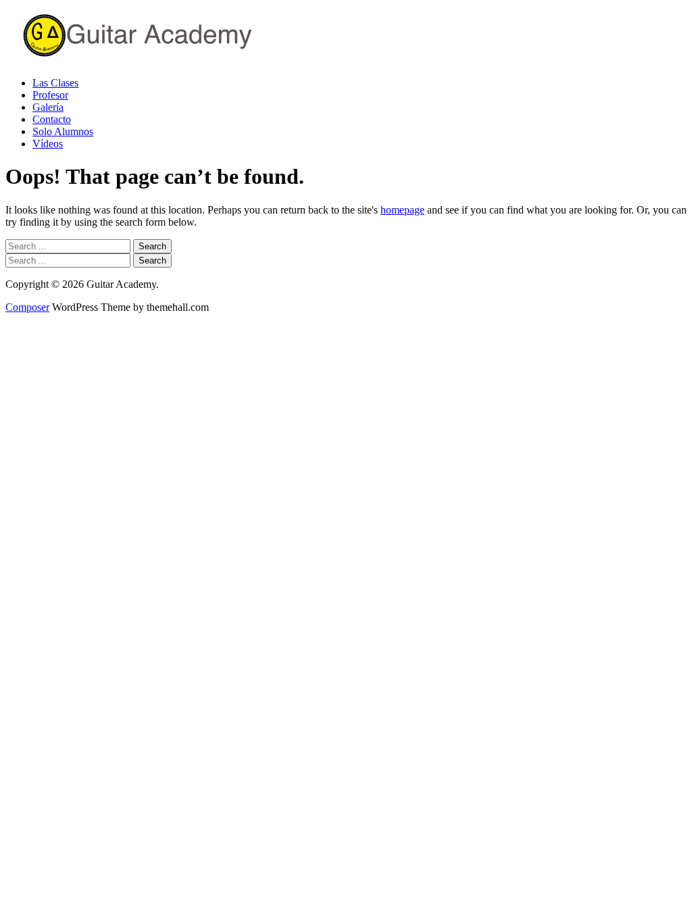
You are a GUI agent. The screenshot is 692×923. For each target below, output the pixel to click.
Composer (27, 307)
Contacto (51, 119)
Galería (48, 107)
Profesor (50, 95)
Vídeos (47, 143)
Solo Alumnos (62, 131)
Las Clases (55, 83)
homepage (402, 210)
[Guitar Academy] (174, 60)
